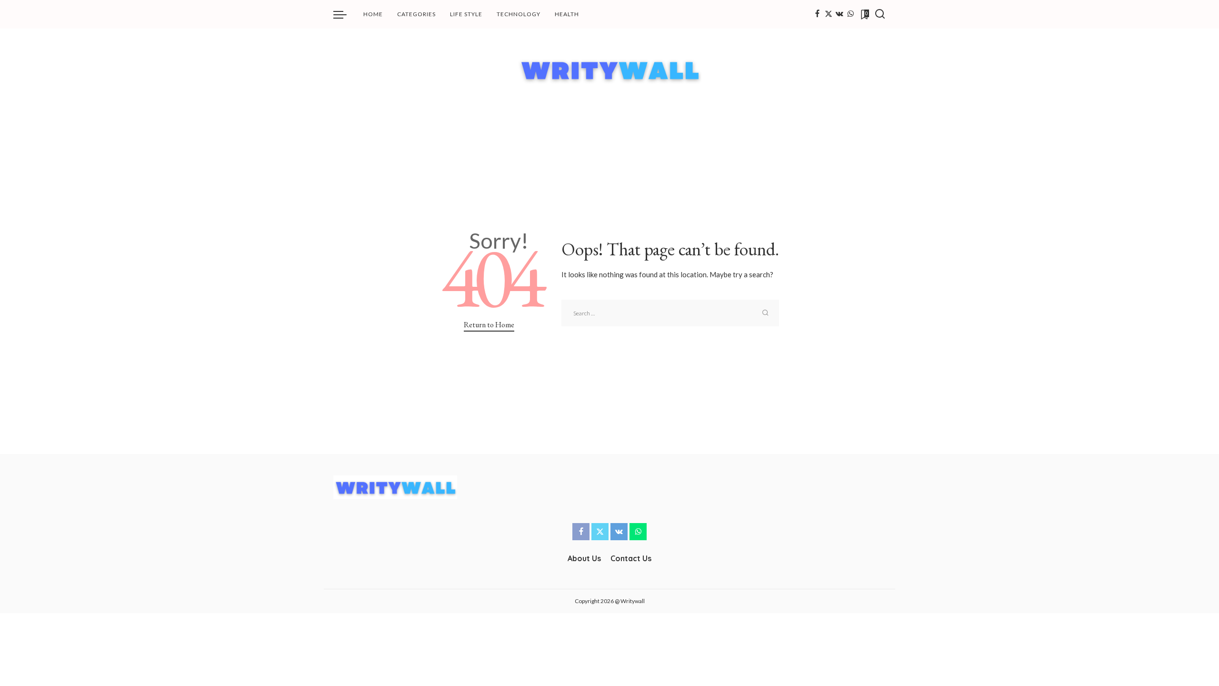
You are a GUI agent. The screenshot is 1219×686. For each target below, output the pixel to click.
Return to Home (489, 325)
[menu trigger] (344, 14)
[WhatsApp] (850, 14)
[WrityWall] (610, 69)
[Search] (880, 14)
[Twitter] (828, 14)
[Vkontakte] (839, 14)
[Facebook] (817, 14)
